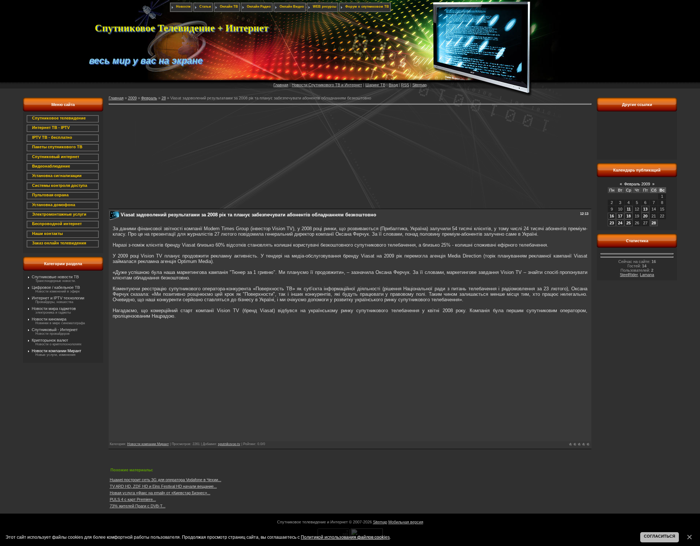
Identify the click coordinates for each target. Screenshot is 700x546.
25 (628, 223)
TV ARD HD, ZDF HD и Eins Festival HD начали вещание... (163, 486)
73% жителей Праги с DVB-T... (138, 506)
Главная (280, 85)
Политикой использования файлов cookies (345, 537)
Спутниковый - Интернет (55, 329)
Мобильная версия (405, 522)
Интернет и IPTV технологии (58, 298)
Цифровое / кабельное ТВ (56, 287)
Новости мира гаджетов (54, 308)
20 (645, 216)
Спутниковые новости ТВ (55, 277)
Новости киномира (49, 319)
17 (620, 216)
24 (620, 223)
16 (612, 216)
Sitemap (419, 85)
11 (629, 209)
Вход (393, 85)
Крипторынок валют (50, 340)
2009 (132, 98)
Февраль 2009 (637, 184)
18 (628, 216)
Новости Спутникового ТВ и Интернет (327, 85)
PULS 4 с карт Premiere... (133, 499)
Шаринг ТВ (375, 85)
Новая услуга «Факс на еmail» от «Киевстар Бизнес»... (160, 493)
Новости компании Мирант (56, 351)
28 (164, 98)
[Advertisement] (327, 158)
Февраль (149, 98)
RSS (405, 85)
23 (612, 223)
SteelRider (629, 274)
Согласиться (659, 536)
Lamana (647, 274)
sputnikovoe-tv (229, 444)
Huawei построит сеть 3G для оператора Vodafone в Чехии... (165, 480)
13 (645, 209)
